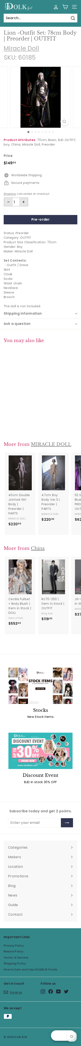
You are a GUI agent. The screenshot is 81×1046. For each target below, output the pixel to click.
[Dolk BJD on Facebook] (50, 991)
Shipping (10, 194)
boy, (7, 144)
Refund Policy (14, 951)
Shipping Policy (15, 963)
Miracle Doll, (31, 144)
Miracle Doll (21, 48)
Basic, (52, 140)
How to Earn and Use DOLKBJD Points (30, 969)
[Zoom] (64, 122)
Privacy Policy (14, 946)
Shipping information (23, 313)
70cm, (42, 140)
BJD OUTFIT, (67, 140)
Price (8, 155)
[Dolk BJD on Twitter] (66, 991)
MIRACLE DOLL (51, 444)
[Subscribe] (67, 822)
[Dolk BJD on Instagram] (43, 991)
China (38, 548)
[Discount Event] (40, 751)
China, (16, 144)
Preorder (48, 144)
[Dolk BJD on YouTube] (58, 991)
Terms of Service (16, 957)
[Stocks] (40, 686)
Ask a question (17, 323)
